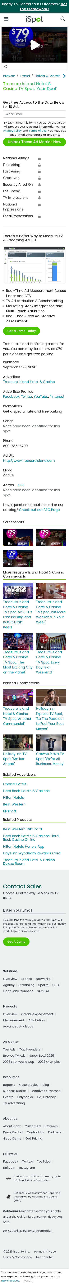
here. (6, 1222)
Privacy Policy (12, 131)
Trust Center (44, 1257)
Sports (43, 985)
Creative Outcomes (45, 1091)
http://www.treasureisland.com (29, 460)
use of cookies (10, 1280)
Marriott (9, 811)
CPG (55, 985)
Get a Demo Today (21, 331)
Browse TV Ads (14, 1055)
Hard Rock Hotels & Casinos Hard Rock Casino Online (31, 838)
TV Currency (46, 1097)
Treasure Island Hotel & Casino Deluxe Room (29, 862)
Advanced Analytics (18, 1026)
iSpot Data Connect (18, 991)
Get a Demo (12, 1138)
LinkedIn (9, 1167)
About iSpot (12, 1126)
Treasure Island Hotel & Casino (29, 382)
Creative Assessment (37, 1014)
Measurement (13, 1020)
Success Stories (14, 1091)
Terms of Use (38, 131)
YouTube (41, 396)
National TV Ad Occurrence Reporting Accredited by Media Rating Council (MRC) (37, 1196)
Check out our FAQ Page (39, 509)
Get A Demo (16, 941)
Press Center (13, 1132)
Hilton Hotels (13, 797)
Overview (10, 979)
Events (8, 1097)
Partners (54, 1132)
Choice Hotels (14, 784)
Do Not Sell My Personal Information (27, 1231)
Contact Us (35, 1132)
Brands (26, 979)
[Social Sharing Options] (5, 66)
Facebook (11, 396)
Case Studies (28, 1085)
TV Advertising (14, 1103)
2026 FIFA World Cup (18, 1062)
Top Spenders (29, 1049)
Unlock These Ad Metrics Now (34, 141)
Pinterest (57, 396)
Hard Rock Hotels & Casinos (26, 791)
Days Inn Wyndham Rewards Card (32, 853)
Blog (45, 1085)
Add (20, 485)
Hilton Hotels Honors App (23, 846)
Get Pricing (33, 1138)
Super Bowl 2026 (41, 1055)
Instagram (27, 1167)
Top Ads (9, 1049)
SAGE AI (43, 991)
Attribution (36, 1020)
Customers (33, 1126)
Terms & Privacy (45, 1251)
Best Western (14, 804)
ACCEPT (28, 1280)
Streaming (26, 985)
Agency (9, 985)
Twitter (26, 396)
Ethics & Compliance (17, 1257)
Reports (9, 1085)
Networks (43, 979)
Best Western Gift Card (22, 829)
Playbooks (25, 1097)
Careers (51, 1126)
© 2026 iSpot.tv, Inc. (16, 1251)
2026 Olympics (49, 1062)
